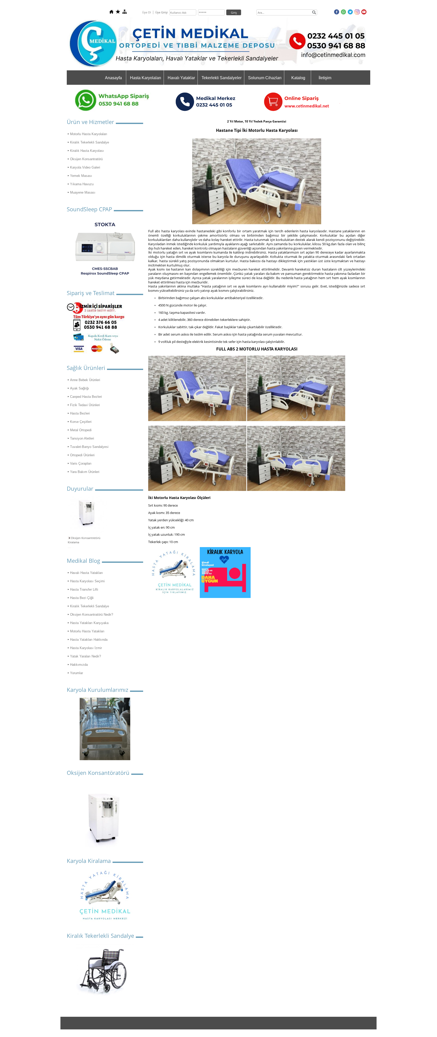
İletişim (325, 78)
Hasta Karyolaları (145, 78)
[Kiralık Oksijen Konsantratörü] (105, 816)
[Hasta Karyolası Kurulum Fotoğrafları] (105, 729)
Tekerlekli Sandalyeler (222, 78)
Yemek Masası (81, 176)
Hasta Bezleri (80, 413)
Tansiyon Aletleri (82, 438)
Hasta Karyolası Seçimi (87, 581)
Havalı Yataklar (181, 78)
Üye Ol (146, 12)
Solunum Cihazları (264, 78)
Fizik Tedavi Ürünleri (85, 405)
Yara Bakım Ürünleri (84, 472)
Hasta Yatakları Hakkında (88, 639)
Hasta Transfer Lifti (84, 589)
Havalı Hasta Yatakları (86, 573)
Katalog (298, 78)
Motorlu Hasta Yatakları (87, 631)
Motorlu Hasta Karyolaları (88, 134)
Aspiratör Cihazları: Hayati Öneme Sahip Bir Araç (86, 546)
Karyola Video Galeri (85, 167)
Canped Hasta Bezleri (86, 397)
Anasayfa (113, 78)
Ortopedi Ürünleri (82, 455)
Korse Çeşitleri (81, 422)
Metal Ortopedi (81, 430)
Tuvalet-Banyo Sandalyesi (89, 447)
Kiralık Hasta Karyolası (87, 151)
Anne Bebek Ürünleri (85, 380)
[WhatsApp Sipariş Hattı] (117, 111)
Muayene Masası (82, 192)
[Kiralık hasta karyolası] (225, 597)
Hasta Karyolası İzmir (86, 648)
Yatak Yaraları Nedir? (85, 656)
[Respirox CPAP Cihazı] (105, 248)
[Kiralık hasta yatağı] (105, 920)
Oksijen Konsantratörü (86, 159)
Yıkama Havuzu (82, 184)
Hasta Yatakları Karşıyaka (89, 623)
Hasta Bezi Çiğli (82, 598)
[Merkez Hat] (256, 111)
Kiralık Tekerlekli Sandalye (89, 142)
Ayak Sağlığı (79, 388)
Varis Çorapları (81, 463)
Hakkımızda (79, 665)
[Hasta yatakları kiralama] (174, 597)
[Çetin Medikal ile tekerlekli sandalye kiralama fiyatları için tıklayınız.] (105, 970)
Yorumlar (76, 673)
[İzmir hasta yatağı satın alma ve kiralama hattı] (96, 353)
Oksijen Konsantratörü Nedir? (91, 614)
